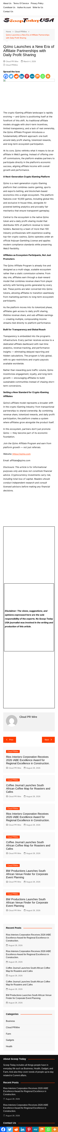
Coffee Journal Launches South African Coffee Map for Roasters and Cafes (28, 788)
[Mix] (37, 76)
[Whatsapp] (42, 76)
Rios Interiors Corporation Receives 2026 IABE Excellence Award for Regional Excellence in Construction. (28, 760)
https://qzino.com (21, 454)
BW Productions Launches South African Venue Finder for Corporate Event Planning (27, 874)
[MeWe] (32, 76)
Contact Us (8, 11)
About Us (7, 3)
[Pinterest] (27, 76)
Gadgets (10, 1040)
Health (9, 1046)
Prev (11, 740)
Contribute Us (9, 7)
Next (47, 740)
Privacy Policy (37, 3)
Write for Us (38, 7)
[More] (48, 76)
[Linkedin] (21, 76)
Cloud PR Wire (12, 61)
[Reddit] (16, 76)
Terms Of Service (21, 3)
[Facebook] (6, 76)
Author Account (24, 7)
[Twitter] (11, 76)
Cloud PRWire (12, 65)
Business (10, 1021)
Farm (8, 1034)
